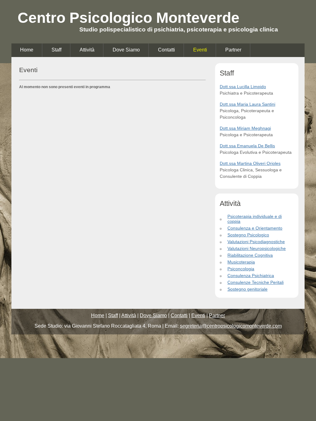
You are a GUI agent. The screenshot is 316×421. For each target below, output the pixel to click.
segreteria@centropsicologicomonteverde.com (231, 326)
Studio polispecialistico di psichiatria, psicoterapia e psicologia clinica (178, 29)
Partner (233, 49)
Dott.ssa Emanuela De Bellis (247, 145)
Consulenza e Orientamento (254, 228)
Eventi (200, 49)
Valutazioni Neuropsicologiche (256, 248)
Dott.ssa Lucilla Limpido (243, 86)
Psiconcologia (240, 268)
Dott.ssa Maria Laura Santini (247, 104)
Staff (56, 49)
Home (26, 49)
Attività (87, 49)
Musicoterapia (241, 262)
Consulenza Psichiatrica (250, 275)
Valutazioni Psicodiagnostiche (256, 241)
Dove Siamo (126, 49)
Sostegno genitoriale (247, 289)
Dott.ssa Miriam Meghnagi (245, 128)
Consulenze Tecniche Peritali (255, 282)
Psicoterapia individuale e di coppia (254, 219)
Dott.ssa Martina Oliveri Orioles (250, 163)
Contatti (166, 49)
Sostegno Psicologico (248, 234)
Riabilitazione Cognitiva (250, 255)
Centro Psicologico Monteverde (128, 18)
